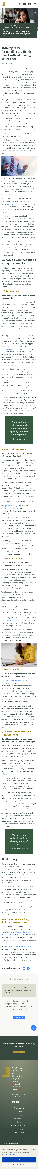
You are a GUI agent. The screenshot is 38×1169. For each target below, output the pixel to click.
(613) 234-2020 (18, 1096)
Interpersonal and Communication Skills (16, 28)
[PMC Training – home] (3, 4)
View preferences (19, 1164)
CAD (29, 4)
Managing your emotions (11, 620)
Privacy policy (19, 1129)
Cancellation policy (19, 1125)
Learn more (19, 1017)
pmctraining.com (18, 1092)
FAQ (19, 1122)
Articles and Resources (10, 25)
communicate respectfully (12, 349)
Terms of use (19, 1132)
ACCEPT (19, 1159)
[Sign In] (20, 4)
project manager (12, 506)
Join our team (18, 1118)
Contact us (19, 1111)
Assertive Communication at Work (18, 947)
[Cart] (24, 4)
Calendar (19, 1115)
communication (13, 204)
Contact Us (18, 1052)
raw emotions (20, 315)
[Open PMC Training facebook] (17, 1102)
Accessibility (19, 1108)
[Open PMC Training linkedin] (13, 1102)
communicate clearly (12, 680)
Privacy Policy (11, 1154)
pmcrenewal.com (19, 1094)
